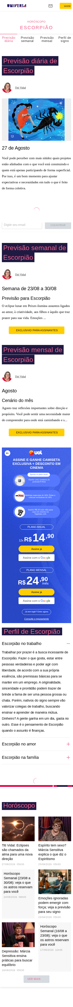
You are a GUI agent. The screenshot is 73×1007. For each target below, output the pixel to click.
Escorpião (36, 27)
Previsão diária (8, 39)
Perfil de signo (64, 39)
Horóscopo (36, 21)
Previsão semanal (27, 39)
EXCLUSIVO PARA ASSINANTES (37, 330)
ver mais (34, 978)
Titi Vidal (20, 87)
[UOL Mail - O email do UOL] (50, 6)
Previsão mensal (47, 39)
